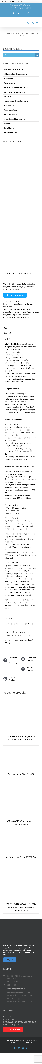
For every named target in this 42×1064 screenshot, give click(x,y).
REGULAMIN (8, 1019)
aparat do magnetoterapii (19, 309)
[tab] (21, 327)
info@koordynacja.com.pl (21, 8)
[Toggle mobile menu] (37, 23)
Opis (5, 328)
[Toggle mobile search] (33, 23)
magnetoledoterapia (12, 312)
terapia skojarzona (22, 317)
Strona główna (10, 33)
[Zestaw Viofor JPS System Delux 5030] (21, 220)
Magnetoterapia (19, 304)
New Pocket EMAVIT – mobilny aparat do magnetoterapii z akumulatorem (21, 907)
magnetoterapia (10, 314)
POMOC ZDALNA (15, 1030)
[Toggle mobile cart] (28, 23)
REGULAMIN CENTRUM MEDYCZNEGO (19, 1022)
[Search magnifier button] (37, 55)
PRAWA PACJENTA (11, 1025)
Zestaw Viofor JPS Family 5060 (21, 857)
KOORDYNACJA (28, 1042)
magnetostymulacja (30, 312)
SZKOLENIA (8, 1017)
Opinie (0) (7, 333)
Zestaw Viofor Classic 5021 (21, 774)
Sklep (20, 33)
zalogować (18, 640)
